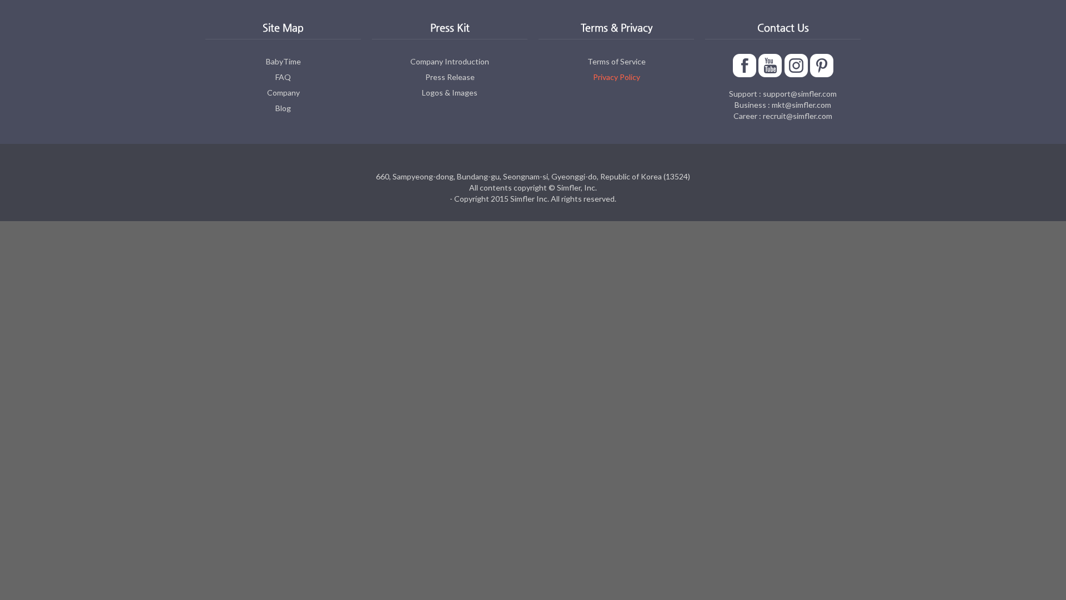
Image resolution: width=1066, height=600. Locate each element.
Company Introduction (449, 61)
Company (283, 92)
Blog (283, 108)
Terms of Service (616, 61)
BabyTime (283, 61)
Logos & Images (449, 92)
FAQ (283, 77)
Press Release (450, 77)
